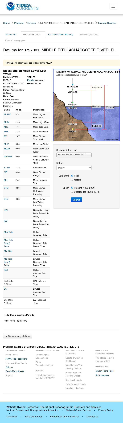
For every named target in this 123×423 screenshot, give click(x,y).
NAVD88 (8, 156)
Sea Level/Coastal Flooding (60, 34)
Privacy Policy (105, 410)
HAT (6, 269)
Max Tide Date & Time (8, 243)
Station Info (10, 34)
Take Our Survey (34, 416)
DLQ (6, 198)
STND (7, 167)
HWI (6, 209)
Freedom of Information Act (64, 416)
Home (6, 23)
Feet (76, 175)
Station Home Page (104, 370)
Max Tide (8, 232)
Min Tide (8, 250)
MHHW (7, 114)
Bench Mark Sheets (15, 371)
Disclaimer (11, 416)
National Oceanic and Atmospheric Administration (32, 410)
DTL (6, 136)
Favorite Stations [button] (107, 23)
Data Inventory (102, 374)
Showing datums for (66, 150)
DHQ (6, 187)
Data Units (64, 175)
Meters (77, 179)
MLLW (7, 148)
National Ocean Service (78, 410)
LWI (6, 220)
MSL (6, 131)
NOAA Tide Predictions (16, 358)
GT (5, 172)
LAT (6, 288)
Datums (31, 23)
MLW (6, 143)
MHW (6, 122)
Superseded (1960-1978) (87, 191)
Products (19, 23)
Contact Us (92, 416)
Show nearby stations (19, 336)
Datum (59, 162)
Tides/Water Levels (32, 34)
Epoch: (30, 80)
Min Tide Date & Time (8, 262)
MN (5, 179)
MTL (6, 126)
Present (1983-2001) (84, 187)
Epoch (66, 187)
